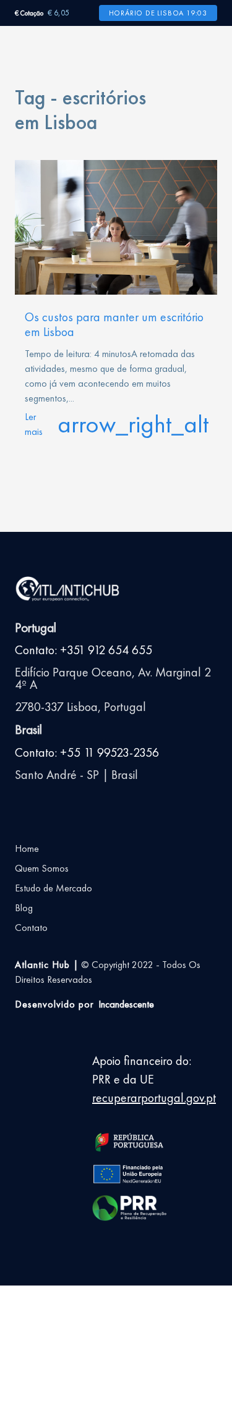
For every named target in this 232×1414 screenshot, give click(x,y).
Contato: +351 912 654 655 (83, 649)
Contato (31, 927)
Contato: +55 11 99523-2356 (87, 752)
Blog (24, 908)
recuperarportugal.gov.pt (154, 1097)
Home (27, 848)
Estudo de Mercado (53, 888)
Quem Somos (42, 868)
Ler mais (116, 424)
